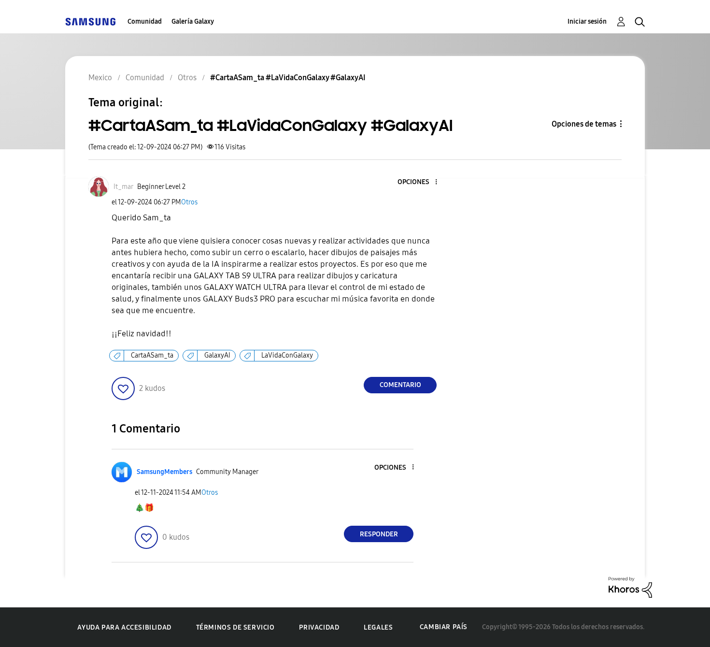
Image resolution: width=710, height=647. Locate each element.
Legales (378, 627)
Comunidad (145, 21)
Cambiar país (444, 627)
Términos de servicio (235, 627)
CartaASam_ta (152, 355)
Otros (189, 202)
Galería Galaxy (192, 21)
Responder (379, 534)
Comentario (400, 385)
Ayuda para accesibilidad (124, 627)
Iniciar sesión (587, 21)
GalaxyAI (217, 355)
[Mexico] (90, 21)
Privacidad (319, 627)
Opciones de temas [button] (584, 124)
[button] (420, 182)
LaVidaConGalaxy (287, 355)
